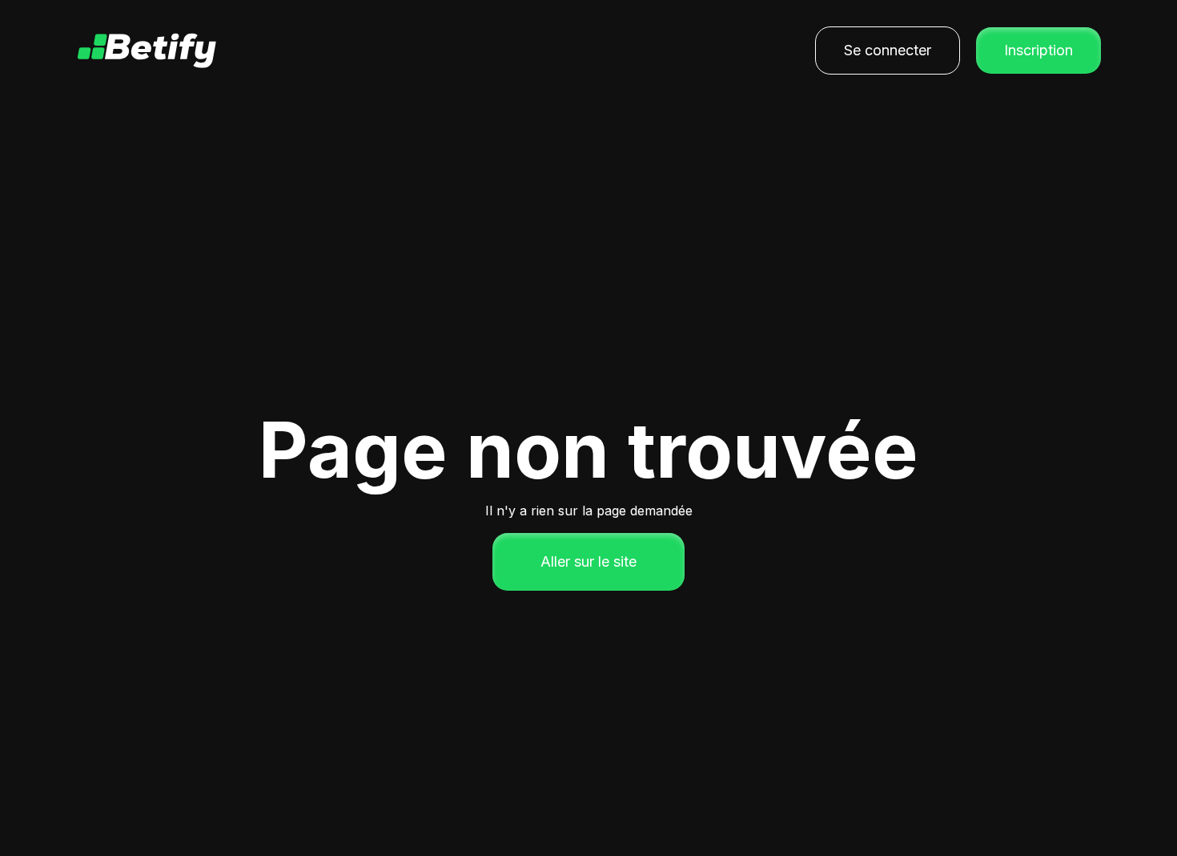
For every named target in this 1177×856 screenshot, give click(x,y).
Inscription (1038, 50)
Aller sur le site (588, 561)
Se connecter (887, 50)
